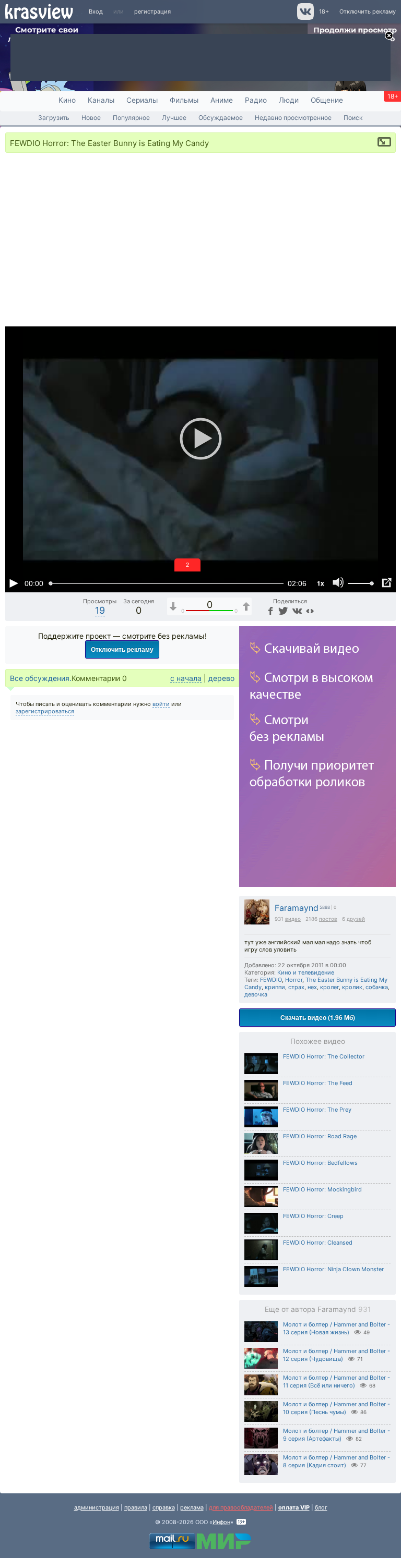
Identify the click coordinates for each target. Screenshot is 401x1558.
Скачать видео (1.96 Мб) (317, 1017)
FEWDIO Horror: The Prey (317, 1109)
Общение (327, 100)
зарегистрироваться (45, 711)
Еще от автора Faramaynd (318, 1309)
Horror (293, 979)
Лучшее (174, 117)
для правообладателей (241, 1507)
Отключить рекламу (367, 11)
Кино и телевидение (305, 972)
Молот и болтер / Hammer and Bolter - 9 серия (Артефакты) (336, 1434)
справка (163, 1507)
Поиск (353, 117)
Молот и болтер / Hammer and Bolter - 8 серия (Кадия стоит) (336, 1461)
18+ (324, 11)
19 (100, 610)
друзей (356, 919)
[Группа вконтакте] (305, 17)
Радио (256, 100)
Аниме (221, 100)
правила (135, 1507)
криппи (275, 987)
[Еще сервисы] (309, 610)
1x (320, 583)
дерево (221, 678)
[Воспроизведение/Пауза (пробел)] (13, 583)
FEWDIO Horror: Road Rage (320, 1136)
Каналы (101, 100)
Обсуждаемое (220, 117)
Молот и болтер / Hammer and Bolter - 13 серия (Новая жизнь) (336, 1328)
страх (296, 987)
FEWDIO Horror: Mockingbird (322, 1189)
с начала (186, 678)
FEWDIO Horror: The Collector (323, 1056)
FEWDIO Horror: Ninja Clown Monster (333, 1269)
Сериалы (142, 100)
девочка (255, 994)
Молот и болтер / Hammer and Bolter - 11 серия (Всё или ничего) (336, 1381)
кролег (329, 987)
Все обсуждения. (41, 678)
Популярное (131, 117)
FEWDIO (271, 979)
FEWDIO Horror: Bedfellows (320, 1162)
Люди (289, 100)
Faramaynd (297, 908)
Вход (96, 11)
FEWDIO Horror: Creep (313, 1216)
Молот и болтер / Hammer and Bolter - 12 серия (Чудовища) (336, 1354)
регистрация (152, 11)
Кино (67, 100)
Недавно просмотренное (293, 117)
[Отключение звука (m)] (338, 583)
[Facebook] (269, 610)
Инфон (221, 1522)
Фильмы (184, 100)
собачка (376, 987)
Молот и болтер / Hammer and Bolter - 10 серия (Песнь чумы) (336, 1408)
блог (321, 1507)
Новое (91, 117)
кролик (352, 987)
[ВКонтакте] (295, 610)
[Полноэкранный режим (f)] (386, 583)
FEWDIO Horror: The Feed (317, 1083)
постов (328, 919)
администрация (96, 1507)
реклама (192, 1507)
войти (161, 704)
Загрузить (53, 117)
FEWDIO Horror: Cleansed (317, 1242)
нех (312, 987)
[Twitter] (282, 610)
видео (293, 919)
